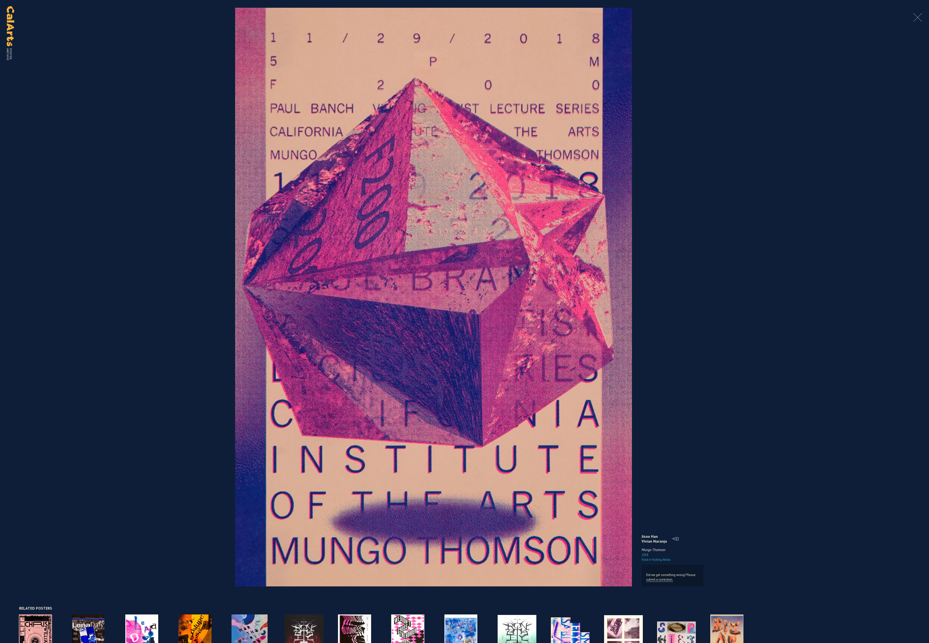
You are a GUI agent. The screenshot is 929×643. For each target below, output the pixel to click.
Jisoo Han (650, 536)
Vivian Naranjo (654, 541)
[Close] (917, 20)
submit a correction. (659, 579)
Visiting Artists (656, 560)
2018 (645, 555)
